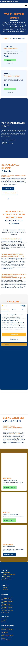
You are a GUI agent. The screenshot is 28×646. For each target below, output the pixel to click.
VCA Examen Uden (5, 608)
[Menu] (26, 5)
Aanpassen (13, 339)
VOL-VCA (18, 433)
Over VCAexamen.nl (6, 628)
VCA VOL (3, 620)
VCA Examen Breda (5, 598)
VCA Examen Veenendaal (7, 610)
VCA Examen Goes (5, 604)
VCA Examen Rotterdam (6, 605)
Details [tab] (14, 309)
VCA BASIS (4, 619)
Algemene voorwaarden (6, 636)
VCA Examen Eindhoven (6, 601)
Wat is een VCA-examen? (7, 629)
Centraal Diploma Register (7, 635)
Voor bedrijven (4, 631)
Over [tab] (23, 309)
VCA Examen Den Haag (6, 600)
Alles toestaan (14, 334)
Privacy (3, 638)
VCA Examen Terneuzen (6, 607)
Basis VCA (11, 433)
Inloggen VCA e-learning (6, 634)
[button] (10, 60)
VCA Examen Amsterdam (7, 597)
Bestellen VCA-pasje (6, 639)
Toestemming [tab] (5, 309)
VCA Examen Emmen (6, 602)
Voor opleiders (4, 632)
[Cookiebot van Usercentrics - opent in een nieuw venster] (20, 306)
